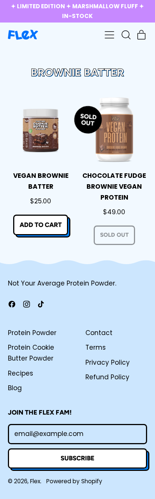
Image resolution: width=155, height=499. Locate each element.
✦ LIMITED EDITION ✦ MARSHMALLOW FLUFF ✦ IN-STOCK (77, 11)
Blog (15, 387)
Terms (95, 347)
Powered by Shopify (74, 481)
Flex (35, 481)
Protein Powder (32, 332)
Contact (98, 332)
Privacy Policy (107, 362)
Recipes (20, 373)
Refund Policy (107, 377)
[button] (125, 35)
